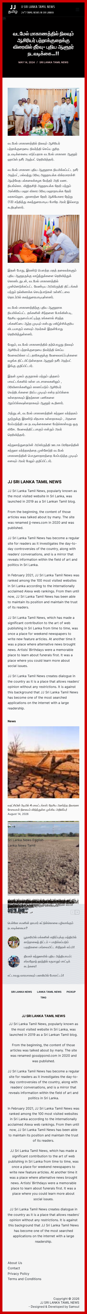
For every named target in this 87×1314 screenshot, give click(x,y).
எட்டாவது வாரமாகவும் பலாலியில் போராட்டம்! (36, 975)
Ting (43, 997)
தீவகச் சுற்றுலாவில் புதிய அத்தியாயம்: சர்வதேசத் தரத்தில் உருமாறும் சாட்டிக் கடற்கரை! (48, 961)
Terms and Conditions (24, 1279)
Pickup (71, 991)
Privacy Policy (18, 1274)
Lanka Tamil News (49, 991)
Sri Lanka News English (25, 840)
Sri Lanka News (21, 991)
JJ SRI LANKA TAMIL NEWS (38, 7)
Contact (14, 1268)
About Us (15, 1263)
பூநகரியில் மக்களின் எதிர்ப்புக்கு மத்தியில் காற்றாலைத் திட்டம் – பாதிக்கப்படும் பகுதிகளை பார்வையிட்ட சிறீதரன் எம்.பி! (50, 942)
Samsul (74, 1307)
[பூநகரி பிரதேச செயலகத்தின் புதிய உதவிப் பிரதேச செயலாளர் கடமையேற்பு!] (43, 860)
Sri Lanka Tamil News (53, 62)
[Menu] (77, 9)
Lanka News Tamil (21, 845)
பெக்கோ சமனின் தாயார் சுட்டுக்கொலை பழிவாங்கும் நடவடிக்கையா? (40, 925)
